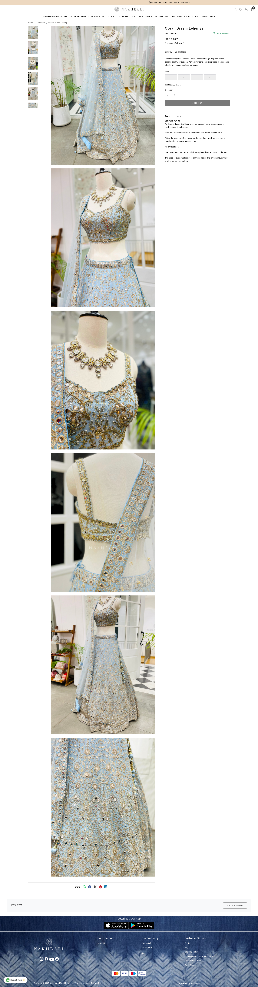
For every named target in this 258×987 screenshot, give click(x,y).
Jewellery (136, 16)
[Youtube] (51, 960)
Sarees (67, 16)
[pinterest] (100, 886)
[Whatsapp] (84, 886)
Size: (167, 71)
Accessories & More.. (181, 16)
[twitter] (95, 886)
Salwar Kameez (80, 16)
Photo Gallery (148, 943)
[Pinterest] (56, 959)
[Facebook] (46, 959)
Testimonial (147, 947)
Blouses (111, 16)
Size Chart (176, 85)
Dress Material (161, 16)
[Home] (129, 9)
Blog (212, 16)
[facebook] (89, 886)
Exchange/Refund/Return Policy (199, 956)
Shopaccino (196, 983)
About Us (102, 943)
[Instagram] (41, 959)
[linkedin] (106, 886)
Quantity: (169, 90)
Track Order (190, 965)
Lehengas (123, 16)
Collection (200, 16)
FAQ (186, 947)
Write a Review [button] (235, 905)
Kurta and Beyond (51, 16)
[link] (235, 9)
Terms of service (82, 983)
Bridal (148, 16)
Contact (188, 943)
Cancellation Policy (193, 960)
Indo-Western (97, 16)
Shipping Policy (191, 951)
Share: (77, 886)
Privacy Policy (97, 983)
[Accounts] (246, 9)
